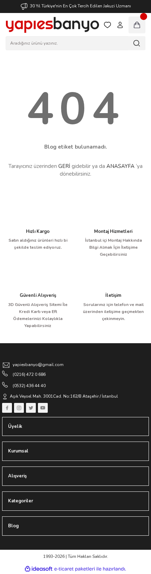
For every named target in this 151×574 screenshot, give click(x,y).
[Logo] (52, 25)
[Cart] (137, 25)
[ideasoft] (39, 569)
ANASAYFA (120, 166)
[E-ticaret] (74, 569)
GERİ (64, 166)
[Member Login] (120, 25)
